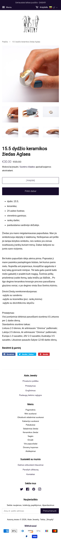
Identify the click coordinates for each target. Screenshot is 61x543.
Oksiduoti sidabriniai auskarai (30, 417)
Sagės (30, 436)
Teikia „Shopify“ (47, 519)
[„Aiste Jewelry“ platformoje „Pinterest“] (33, 490)
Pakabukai (30, 425)
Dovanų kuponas (30, 447)
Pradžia (5, 42)
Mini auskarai (30, 414)
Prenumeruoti (49, 511)
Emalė (30, 440)
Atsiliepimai (31, 451)
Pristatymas (30, 386)
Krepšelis (43, 7)
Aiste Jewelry (33, 519)
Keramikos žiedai (30, 432)
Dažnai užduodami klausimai (30, 465)
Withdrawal (30, 526)
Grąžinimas (30, 390)
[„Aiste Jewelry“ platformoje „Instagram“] (39, 490)
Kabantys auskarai (30, 421)
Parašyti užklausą (30, 470)
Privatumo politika (30, 381)
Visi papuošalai (30, 444)
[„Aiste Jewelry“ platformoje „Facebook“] (27, 490)
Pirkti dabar (30, 191)
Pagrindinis (30, 410)
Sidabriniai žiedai (30, 429)
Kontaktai (30, 474)
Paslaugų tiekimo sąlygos (30, 395)
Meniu (9, 7)
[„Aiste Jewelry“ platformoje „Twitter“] (21, 490)
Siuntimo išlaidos (27, 167)
